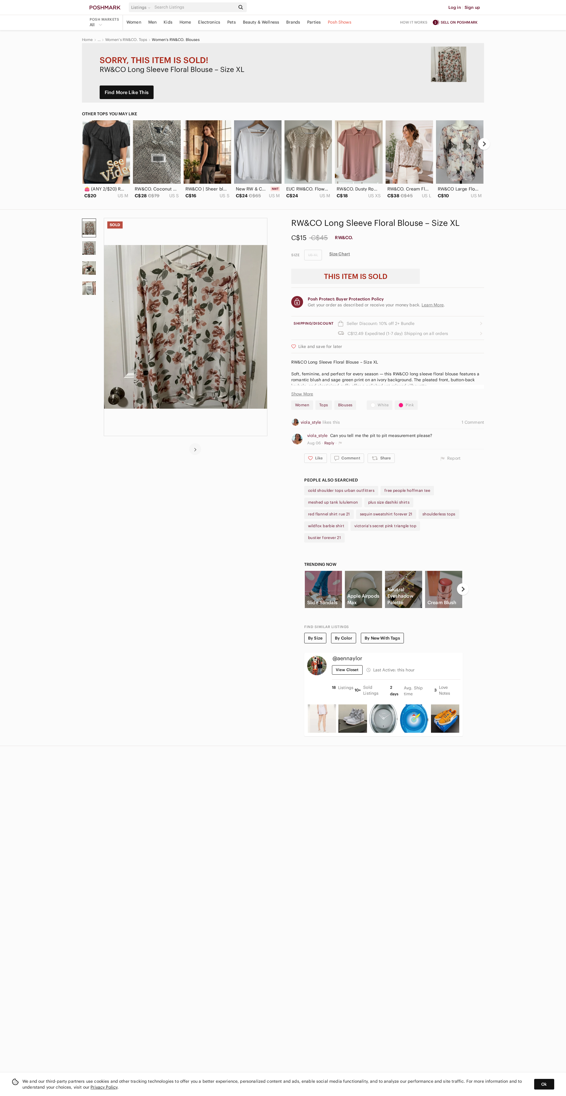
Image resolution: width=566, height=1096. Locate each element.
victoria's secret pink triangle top (385, 525)
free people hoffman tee (407, 490)
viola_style (312, 422)
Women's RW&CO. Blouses (175, 39)
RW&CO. (344, 237)
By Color (343, 638)
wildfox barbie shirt (326, 525)
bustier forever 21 (324, 537)
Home (185, 22)
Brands (293, 22)
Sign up (472, 7)
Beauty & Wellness (261, 22)
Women (133, 22)
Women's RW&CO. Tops (126, 39)
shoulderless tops (438, 514)
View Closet (347, 669)
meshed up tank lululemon (333, 502)
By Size (315, 638)
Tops (323, 404)
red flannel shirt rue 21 (329, 514)
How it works (414, 22)
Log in (454, 7)
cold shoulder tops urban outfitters (341, 490)
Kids (168, 22)
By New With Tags (382, 638)
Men (152, 22)
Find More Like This (127, 92)
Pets (231, 22)
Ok (544, 1084)
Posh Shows (339, 22)
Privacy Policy (104, 1087)
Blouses (345, 404)
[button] (141, 7)
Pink (410, 404)
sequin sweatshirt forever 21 (386, 514)
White (383, 404)
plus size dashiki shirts (389, 502)
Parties (314, 22)
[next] (484, 144)
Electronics (209, 22)
